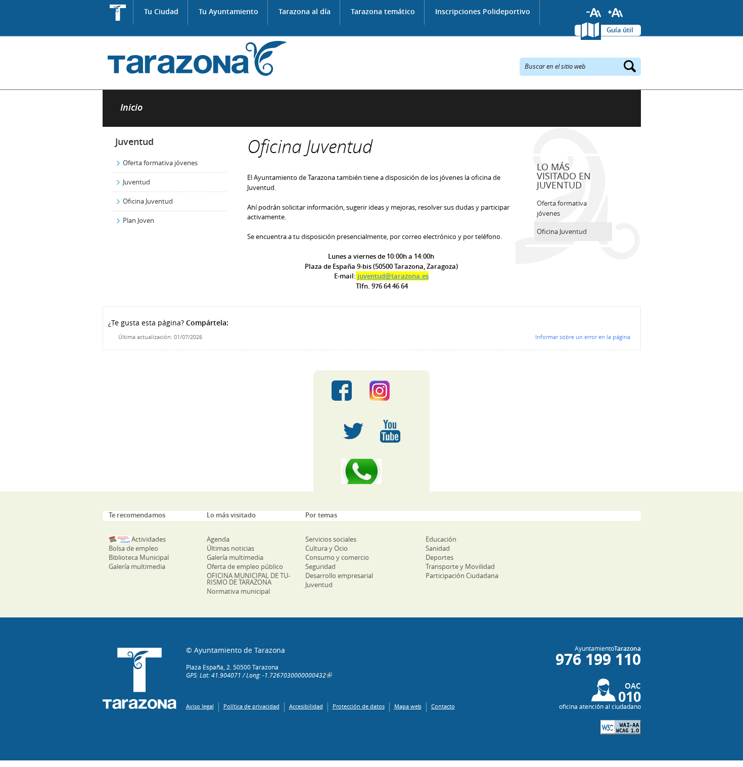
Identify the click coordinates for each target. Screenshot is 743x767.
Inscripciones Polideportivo (482, 11)
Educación (441, 539)
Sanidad (438, 548)
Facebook (342, 390)
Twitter (353, 431)
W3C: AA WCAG (620, 727)
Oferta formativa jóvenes (160, 162)
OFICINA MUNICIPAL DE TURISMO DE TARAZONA (248, 579)
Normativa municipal (238, 591)
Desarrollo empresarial (339, 575)
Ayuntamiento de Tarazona (195, 58)
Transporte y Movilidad (460, 566)
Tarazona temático (383, 11)
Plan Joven (138, 220)
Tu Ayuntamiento (228, 11)
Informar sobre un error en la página (582, 337)
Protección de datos (359, 706)
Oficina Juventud (148, 201)
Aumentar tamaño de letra (616, 13)
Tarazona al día (304, 11)
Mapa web (408, 706)
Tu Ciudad (161, 11)
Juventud (134, 141)
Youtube (390, 431)
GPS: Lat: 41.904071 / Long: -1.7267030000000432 (256, 675)
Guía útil (620, 29)
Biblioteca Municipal (139, 557)
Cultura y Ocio (326, 548)
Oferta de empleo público (245, 566)
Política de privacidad (251, 706)
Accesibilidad (306, 706)
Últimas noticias (230, 548)
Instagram (389, 390)
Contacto (443, 706)
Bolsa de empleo (133, 548)
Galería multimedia (137, 566)
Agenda (218, 539)
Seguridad (320, 566)
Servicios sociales (330, 539)
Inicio (118, 12)
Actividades (148, 539)
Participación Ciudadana (462, 575)
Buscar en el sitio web (555, 66)
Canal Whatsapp (371, 471)
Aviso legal (200, 706)
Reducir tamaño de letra (594, 13)
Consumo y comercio (337, 557)
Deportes (439, 557)
